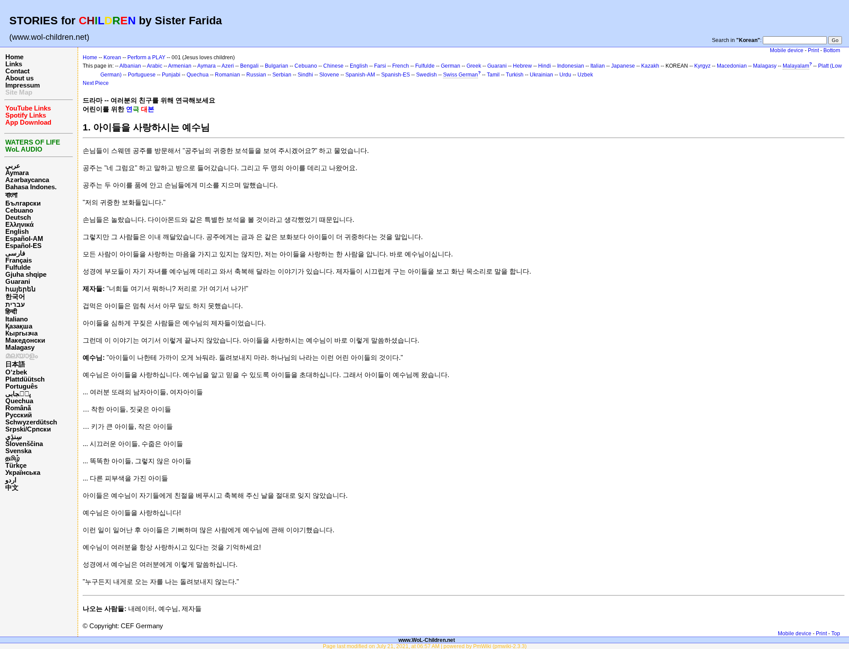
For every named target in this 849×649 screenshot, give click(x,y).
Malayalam (796, 66)
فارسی (15, 253)
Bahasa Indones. (31, 187)
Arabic (154, 66)
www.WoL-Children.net (426, 640)
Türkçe (16, 465)
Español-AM (24, 238)
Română (18, 408)
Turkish (515, 75)
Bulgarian (276, 66)
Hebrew (522, 66)
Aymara (17, 172)
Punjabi (171, 75)
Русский (18, 415)
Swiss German (460, 75)
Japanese (623, 66)
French (400, 66)
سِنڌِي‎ (13, 436)
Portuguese (142, 75)
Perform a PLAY (146, 57)
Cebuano (19, 210)
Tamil (493, 75)
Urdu (565, 75)
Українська (22, 472)
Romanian (227, 75)
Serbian (281, 75)
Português (21, 386)
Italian (597, 66)
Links (13, 64)
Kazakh (650, 66)
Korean (112, 57)
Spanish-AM (360, 75)
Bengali (249, 66)
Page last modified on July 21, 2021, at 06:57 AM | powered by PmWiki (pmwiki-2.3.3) (425, 646)
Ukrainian (541, 75)
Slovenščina (24, 443)
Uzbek (585, 75)
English (17, 231)
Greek (474, 66)
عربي (12, 165)
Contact (17, 71)
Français (18, 260)
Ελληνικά (19, 224)
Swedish (426, 75)
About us (19, 78)
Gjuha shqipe (25, 274)
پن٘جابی (18, 393)
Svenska (18, 450)
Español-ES (23, 245)
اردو (10, 480)
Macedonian (732, 66)
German (450, 66)
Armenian (179, 66)
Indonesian (570, 66)
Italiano (16, 319)
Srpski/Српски (28, 429)
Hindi (544, 66)
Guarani (17, 281)
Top (835, 633)
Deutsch (18, 217)
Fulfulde (18, 267)
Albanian (130, 66)
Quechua (19, 401)
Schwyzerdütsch (31, 422)
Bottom (831, 50)
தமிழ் (12, 458)
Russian (256, 75)
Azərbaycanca (27, 179)
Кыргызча (21, 333)
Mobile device (786, 50)
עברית (15, 304)
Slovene (329, 75)
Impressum (22, 85)
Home (14, 57)
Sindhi (305, 75)
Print (813, 50)
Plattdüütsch (25, 379)
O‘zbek (16, 372)
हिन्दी (11, 311)
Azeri (228, 66)
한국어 (15, 296)
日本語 (15, 364)
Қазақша (18, 326)
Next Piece (96, 83)
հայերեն (20, 289)
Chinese (333, 66)
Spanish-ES (395, 75)
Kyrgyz (702, 66)
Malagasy (19, 347)
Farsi (380, 66)
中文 (12, 487)
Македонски (25, 340)
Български (23, 203)
